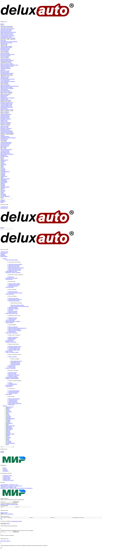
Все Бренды (5, 471)
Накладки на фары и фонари (7, 63)
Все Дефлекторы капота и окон (7, 79)
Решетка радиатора (5, 72)
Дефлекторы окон (4, 77)
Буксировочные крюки (6, 59)
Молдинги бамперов (5, 84)
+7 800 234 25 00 (4, 206)
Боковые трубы (4, 120)
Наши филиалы (4, 208)
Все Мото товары (4, 156)
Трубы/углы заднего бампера (7, 88)
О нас (4, 467)
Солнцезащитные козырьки (7, 131)
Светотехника (4, 140)
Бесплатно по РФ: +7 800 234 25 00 (8, 488)
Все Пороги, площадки (6, 118)
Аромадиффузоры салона (6, 36)
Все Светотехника (5, 145)
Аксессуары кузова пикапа (7, 26)
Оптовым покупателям (8, 480)
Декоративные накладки (6, 61)
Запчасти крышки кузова (6, 106)
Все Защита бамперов (5, 90)
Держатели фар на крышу (6, 47)
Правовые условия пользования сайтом (9, 504)
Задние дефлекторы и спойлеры (8, 81)
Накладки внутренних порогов (7, 54)
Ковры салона (4, 96)
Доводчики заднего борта (6, 29)
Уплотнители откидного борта (7, 28)
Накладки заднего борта (6, 30)
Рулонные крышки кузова (6, 103)
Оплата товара (6, 476)
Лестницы (3, 69)
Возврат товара (6, 479)
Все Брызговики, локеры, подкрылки (9, 41)
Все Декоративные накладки (7, 66)
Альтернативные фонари (6, 142)
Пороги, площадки (5, 111)
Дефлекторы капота (5, 76)
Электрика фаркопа (5, 136)
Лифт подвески (4, 108)
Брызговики (3, 40)
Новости (5, 468)
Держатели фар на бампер (6, 46)
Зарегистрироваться (8, 513)
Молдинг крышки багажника (7, 60)
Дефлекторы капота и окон (7, 74)
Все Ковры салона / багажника (7, 97)
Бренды (2, 157)
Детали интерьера (5, 50)
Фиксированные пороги (6, 114)
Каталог (2, 23)
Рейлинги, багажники (5, 123)
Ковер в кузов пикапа (5, 94)
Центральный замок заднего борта (8, 32)
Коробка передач (4, 99)
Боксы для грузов (4, 127)
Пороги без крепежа (5, 116)
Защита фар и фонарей (6, 68)
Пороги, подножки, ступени (7, 109)
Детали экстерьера (5, 56)
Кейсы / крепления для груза (7, 33)
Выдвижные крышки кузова (7, 102)
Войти (8, 523)
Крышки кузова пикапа (6, 100)
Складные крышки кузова (6, 104)
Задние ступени (4, 121)
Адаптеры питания (5, 151)
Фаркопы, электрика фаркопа (7, 133)
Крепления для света (5, 48)
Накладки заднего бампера (6, 87)
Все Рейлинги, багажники (6, 130)
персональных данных (17, 521)
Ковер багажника (4, 95)
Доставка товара (6, 477)
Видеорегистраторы (5, 53)
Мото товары (3, 147)
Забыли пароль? (4, 512)
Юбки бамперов (4, 89)
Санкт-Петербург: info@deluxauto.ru (24, 488)
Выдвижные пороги (5, 115)
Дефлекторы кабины (5, 67)
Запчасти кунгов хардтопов (7, 34)
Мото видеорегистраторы (6, 149)
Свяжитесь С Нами (7, 475)
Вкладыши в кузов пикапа (6, 42)
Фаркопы (3, 135)
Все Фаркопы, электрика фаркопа (8, 137)
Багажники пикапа (5, 125)
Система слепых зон (5, 150)
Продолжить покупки (5, 540)
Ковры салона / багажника (6, 91)
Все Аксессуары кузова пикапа (7, 35)
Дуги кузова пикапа (5, 80)
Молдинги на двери (5, 70)
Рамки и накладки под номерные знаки (9, 64)
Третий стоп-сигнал (5, 144)
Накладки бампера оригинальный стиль (9, 86)
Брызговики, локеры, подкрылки (8, 38)
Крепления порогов (5, 117)
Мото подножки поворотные (7, 154)
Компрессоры (4, 155)
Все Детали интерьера (5, 55)
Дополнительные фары (6, 143)
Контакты (5, 469)
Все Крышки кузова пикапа (7, 107)
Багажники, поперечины (6, 128)
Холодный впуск (4, 138)
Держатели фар (4, 43)
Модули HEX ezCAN (5, 152)
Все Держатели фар (5, 49)
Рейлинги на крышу (5, 129)
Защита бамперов (4, 82)
